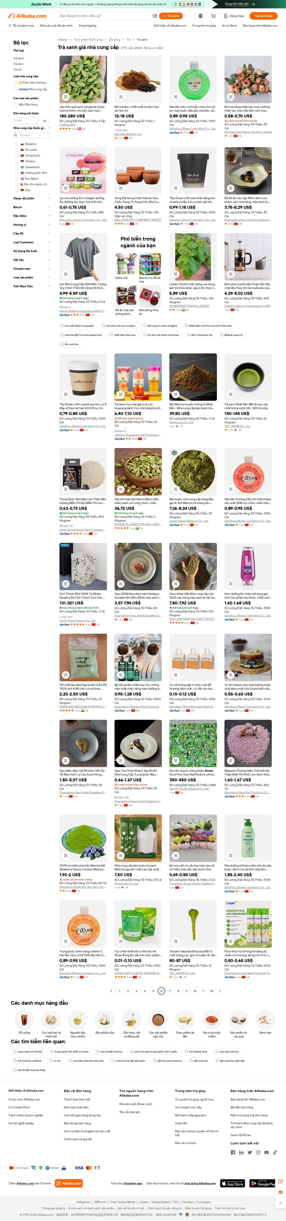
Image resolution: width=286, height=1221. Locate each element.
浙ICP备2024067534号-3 (249, 1214)
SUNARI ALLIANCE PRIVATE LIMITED (138, 524)
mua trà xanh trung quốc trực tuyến (155, 1051)
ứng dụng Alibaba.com (200, 1183)
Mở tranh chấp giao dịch (190, 1115)
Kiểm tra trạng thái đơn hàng (249, 1115)
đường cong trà (233, 335)
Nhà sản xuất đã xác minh (135, 1104)
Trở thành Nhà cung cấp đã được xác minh (252, 1125)
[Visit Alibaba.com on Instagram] (258, 1152)
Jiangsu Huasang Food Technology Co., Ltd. (138, 435)
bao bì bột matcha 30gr (32, 1070)
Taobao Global (160, 1202)
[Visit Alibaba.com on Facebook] (233, 1152)
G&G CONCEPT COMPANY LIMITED (138, 220)
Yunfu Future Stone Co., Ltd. (77, 620)
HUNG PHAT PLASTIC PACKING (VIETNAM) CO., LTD (138, 973)
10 (195, 990)
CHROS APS (67, 124)
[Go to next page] (220, 991)
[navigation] (32, 515)
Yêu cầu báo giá (129, 1112)
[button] (154, 15)
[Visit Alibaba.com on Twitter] (249, 1152)
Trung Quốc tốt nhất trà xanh (71, 1051)
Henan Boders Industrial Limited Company (83, 311)
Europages (204, 1202)
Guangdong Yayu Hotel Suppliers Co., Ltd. (248, 220)
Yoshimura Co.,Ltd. (181, 422)
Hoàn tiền (181, 1123)
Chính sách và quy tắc (78, 1139)
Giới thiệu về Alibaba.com (26, 1090)
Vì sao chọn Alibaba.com (24, 1099)
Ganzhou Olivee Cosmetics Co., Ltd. (192, 128)
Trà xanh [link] (142, 39)
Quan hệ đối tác (241, 1135)
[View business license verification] (181, 1215)
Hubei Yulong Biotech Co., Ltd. (189, 521)
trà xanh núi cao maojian (120, 325)
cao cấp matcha (229, 1051)
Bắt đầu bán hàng (242, 1107)
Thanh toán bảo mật (77, 1099)
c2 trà (57, 1060)
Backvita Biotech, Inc (128, 134)
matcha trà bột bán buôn (130, 1060)
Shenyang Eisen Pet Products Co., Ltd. (248, 792)
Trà (128, 39)
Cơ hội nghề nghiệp (21, 1123)
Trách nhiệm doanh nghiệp (25, 1115)
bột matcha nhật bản (232, 1060)
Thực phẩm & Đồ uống (88, 39)
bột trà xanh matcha (169, 1060)
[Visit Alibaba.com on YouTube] (266, 1152)
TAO (175, 1202)
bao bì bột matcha (111, 1051)
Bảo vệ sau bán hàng (77, 1123)
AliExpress (83, 1202)
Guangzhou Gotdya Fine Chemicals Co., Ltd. (138, 706)
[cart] (214, 16)
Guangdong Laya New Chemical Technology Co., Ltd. (248, 973)
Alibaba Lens (25, 1183)
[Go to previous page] (111, 991)
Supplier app (133, 1183)
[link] (280, 1181)
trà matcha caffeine (29, 1060)
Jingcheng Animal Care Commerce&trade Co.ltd (83, 529)
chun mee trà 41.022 (30, 1051)
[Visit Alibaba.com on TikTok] (274, 1152)
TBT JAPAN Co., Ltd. (237, 426)
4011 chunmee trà (201, 335)
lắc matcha (71, 344)
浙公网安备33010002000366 (211, 1214)
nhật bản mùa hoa (124, 335)
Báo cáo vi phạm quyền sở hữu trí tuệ (196, 1133)
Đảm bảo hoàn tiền (76, 1107)
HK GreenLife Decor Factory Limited (248, 132)
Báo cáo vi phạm (185, 1143)
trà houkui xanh (198, 1051)
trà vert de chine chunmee (163, 335)
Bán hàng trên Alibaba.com (248, 1099)
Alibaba (62, 39)
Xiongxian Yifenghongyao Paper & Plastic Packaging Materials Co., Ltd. (193, 706)
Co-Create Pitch (19, 1107)
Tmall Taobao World (122, 1202)
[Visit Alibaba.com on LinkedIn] (241, 1152)
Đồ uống (114, 39)
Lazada (143, 1202)
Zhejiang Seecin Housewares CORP (247, 306)
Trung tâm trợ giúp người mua (194, 1099)
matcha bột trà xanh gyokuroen (83, 335)
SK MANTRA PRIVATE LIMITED (189, 306)
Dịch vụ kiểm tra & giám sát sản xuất (87, 1131)
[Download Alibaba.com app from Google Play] (263, 1183)
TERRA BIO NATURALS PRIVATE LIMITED (83, 706)
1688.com (100, 1202)
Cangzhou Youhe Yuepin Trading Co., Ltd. (193, 883)
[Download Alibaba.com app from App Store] (232, 1183)
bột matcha (201, 1060)
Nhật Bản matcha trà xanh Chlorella (210, 325)
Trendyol (187, 1202)
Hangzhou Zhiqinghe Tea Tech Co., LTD (83, 887)
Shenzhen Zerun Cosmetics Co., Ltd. (83, 220)
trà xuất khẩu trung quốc (79, 325)
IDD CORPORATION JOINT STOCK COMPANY (193, 619)
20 (211, 990)
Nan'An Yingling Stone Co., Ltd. (189, 788)
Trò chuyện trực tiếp (188, 1107)
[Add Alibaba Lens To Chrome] (69, 1183)
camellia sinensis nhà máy (88, 1060)
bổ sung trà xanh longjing (162, 325)
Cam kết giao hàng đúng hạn (82, 1115)
